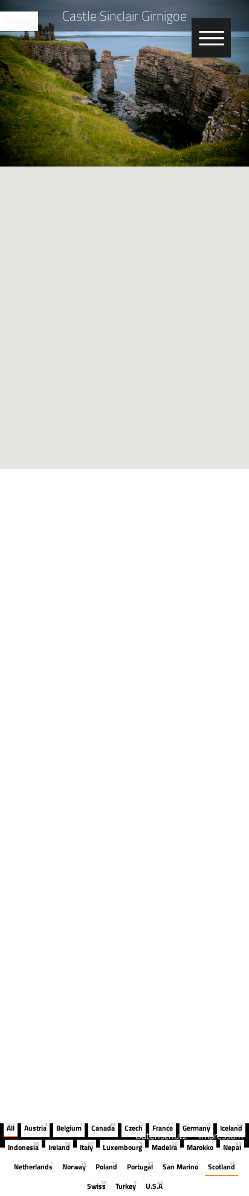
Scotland (19, 21)
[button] (124, 311)
